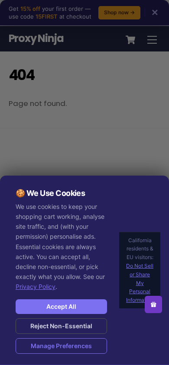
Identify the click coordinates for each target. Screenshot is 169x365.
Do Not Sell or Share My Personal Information (139, 283)
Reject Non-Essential (61, 326)
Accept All (61, 306)
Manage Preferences (61, 345)
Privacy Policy (35, 286)
